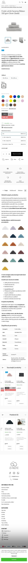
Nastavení (14, 556)
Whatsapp (18, 473)
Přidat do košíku (17, 154)
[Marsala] (3, 100)
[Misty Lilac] (6, 100)
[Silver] (6, 105)
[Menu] (25, 2)
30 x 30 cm (21, 446)
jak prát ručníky (18, 319)
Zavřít (23, 163)
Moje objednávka (5, 504)
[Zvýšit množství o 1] (9, 154)
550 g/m (16, 206)
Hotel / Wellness (5, 525)
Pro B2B (3, 500)
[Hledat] (20, 2)
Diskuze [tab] (20, 190)
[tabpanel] (9, 388)
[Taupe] (14, 105)
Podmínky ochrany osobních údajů (9, 498)
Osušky (3, 514)
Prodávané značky (5, 494)
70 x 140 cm (9, 401)
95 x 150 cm (9, 403)
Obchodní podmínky (5, 496)
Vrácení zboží (4, 489)
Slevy (2, 491)
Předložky (3, 521)
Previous (3, 367)
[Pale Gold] (3, 105)
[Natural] (18, 100)
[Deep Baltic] (18, 96)
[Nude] (22, 100)
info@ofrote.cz (15, 476)
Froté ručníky (18, 329)
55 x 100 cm (9, 448)
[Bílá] (6, 96)
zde (16, 553)
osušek (8, 277)
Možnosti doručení (8, 127)
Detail (6, 398)
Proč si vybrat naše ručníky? (7, 502)
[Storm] (10, 105)
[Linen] (22, 96)
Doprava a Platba (5, 487)
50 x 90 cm (21, 448)
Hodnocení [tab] (13, 190)
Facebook (10, 473)
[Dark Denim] (14, 96)
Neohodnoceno (12, 108)
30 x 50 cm (9, 446)
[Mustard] (10, 100)
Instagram (14, 473)
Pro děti (3, 518)
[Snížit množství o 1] (3, 154)
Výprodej (3, 510)
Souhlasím (14, 559)
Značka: (5, 110)
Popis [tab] (6, 190)
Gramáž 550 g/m (9, 289)
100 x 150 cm (21, 403)
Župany (3, 516)
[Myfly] (14, 100)
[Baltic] (3, 96)
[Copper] (10, 96)
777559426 (15, 479)
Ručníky (3, 512)
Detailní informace (6, 68)
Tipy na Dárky (4, 523)
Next (25, 367)
